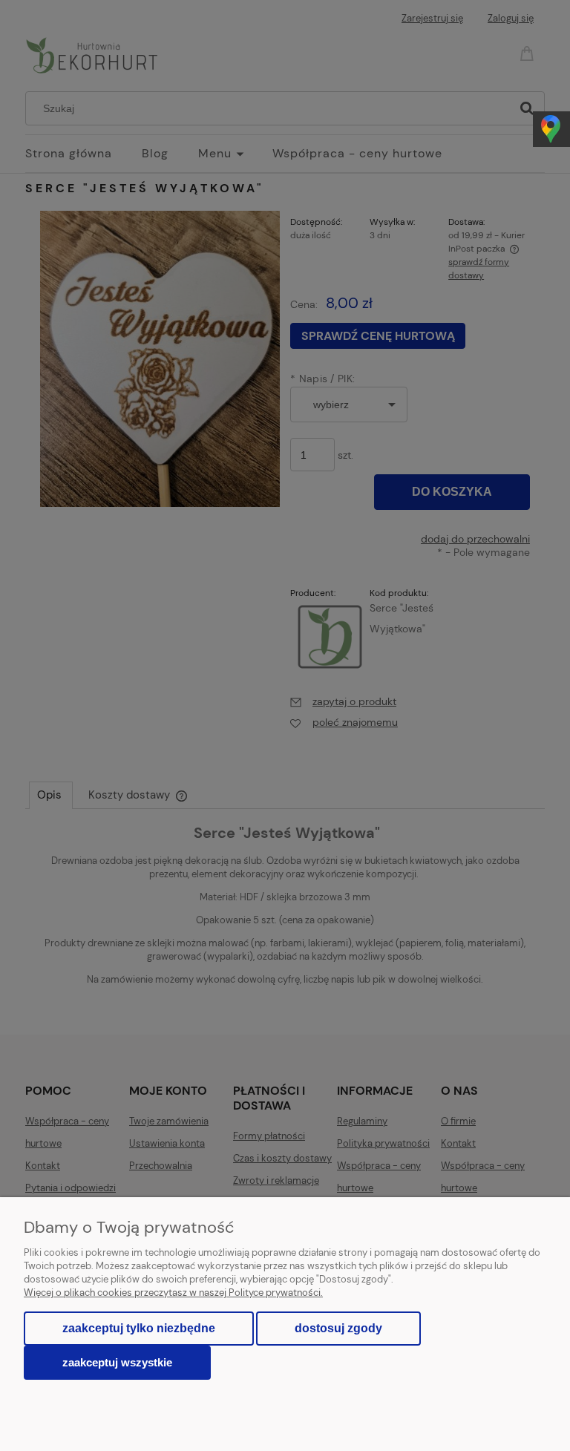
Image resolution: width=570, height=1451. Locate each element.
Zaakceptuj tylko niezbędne (138, 1328)
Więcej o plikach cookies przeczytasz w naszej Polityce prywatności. (173, 1292)
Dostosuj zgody (338, 1328)
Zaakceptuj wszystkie (117, 1362)
